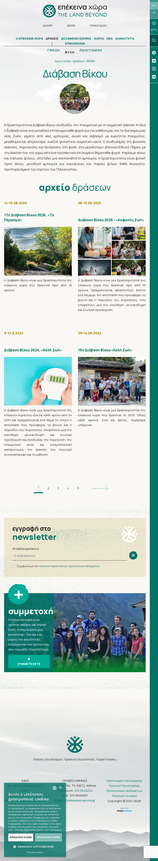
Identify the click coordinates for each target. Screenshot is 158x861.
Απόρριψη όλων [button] (48, 837)
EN (153, 12)
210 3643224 (83, 790)
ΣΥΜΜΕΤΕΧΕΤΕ (29, 664)
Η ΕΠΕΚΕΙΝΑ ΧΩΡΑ (29, 38)
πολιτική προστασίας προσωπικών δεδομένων (69, 566)
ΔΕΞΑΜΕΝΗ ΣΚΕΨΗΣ (76, 38)
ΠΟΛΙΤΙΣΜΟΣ (91, 50)
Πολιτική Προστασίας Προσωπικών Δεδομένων (124, 788)
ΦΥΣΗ (70, 52)
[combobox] (54, 788)
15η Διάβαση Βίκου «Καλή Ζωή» (105, 350)
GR (154, 5)
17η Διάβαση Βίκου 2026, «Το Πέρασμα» (29, 217)
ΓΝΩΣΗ (54, 50)
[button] (35, 847)
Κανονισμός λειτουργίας (124, 780)
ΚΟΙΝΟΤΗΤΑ (124, 38)
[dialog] (35, 820)
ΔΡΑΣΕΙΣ (52, 38)
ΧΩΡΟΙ (99, 38)
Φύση (91, 61)
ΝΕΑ (110, 38)
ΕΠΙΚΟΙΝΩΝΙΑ (75, 43)
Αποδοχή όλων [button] (21, 837)
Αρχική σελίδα (63, 61)
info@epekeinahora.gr (79, 800)
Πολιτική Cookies (124, 796)
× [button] (60, 787)
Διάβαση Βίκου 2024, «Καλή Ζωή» (33, 350)
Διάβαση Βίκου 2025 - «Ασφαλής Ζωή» (111, 220)
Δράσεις (78, 61)
